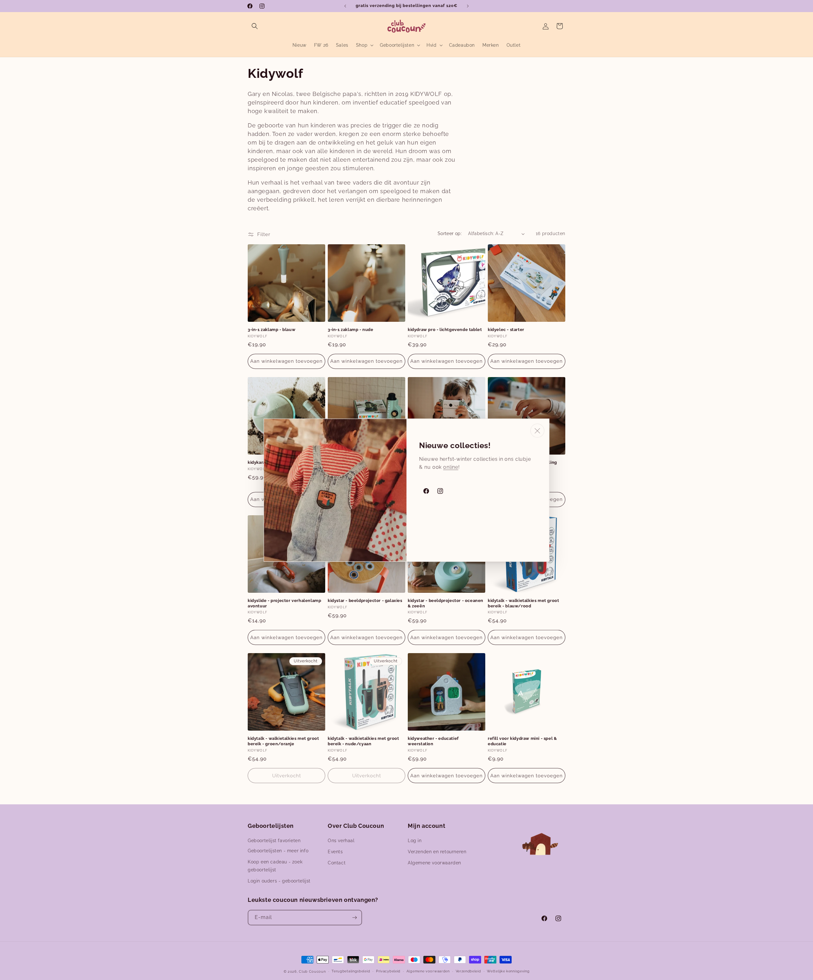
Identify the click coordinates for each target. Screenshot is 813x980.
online (450, 467)
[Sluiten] (537, 430)
